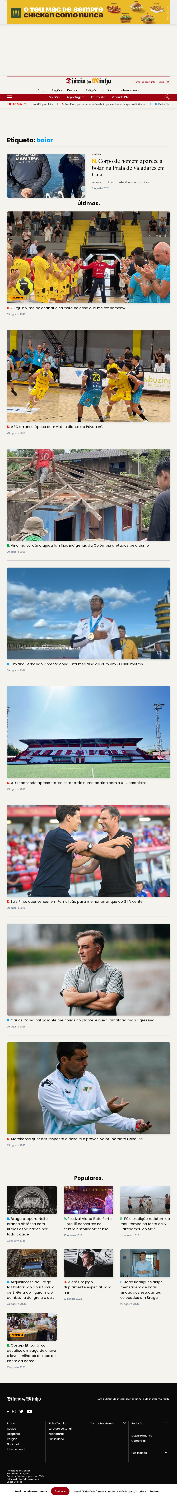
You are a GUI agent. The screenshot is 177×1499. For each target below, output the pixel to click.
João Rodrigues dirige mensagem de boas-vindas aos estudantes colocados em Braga (144, 1255)
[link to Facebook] (8, 1411)
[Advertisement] (88, 50)
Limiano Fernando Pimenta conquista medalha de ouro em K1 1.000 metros (59, 570)
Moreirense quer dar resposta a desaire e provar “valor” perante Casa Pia (58, 1044)
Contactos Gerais (102, 1423)
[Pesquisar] (167, 97)
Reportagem (75, 97)
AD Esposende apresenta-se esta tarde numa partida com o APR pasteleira (60, 688)
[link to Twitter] (21, 1411)
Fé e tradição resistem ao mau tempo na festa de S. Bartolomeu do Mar (143, 1192)
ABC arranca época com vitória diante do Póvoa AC (43, 332)
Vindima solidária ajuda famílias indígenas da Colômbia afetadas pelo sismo (61, 451)
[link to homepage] (88, 81)
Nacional (109, 90)
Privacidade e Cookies (18, 1470)
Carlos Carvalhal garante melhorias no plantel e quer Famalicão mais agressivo (117, 104)
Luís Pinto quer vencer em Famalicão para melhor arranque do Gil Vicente (58, 807)
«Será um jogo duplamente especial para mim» (83, 1253)
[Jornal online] (25, 83)
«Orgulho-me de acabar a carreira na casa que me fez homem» (51, 213)
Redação (137, 1423)
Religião (91, 90)
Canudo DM (120, 97)
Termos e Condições (18, 1473)
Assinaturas (56, 1434)
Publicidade (56, 1439)
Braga (11, 1423)
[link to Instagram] (14, 1411)
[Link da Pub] (88, 12)
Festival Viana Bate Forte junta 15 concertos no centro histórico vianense (87, 1192)
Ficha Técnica (57, 1423)
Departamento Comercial (141, 1438)
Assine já (60, 1491)
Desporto (73, 90)
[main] (88, 753)
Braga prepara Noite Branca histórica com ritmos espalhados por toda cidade (30, 1192)
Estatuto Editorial (60, 1429)
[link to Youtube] (29, 1411)
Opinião (54, 97)
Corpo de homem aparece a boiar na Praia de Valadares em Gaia (47, 156)
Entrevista (98, 97)
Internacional (130, 90)
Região (57, 90)
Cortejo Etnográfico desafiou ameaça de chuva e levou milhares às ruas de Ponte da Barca (31, 1319)
